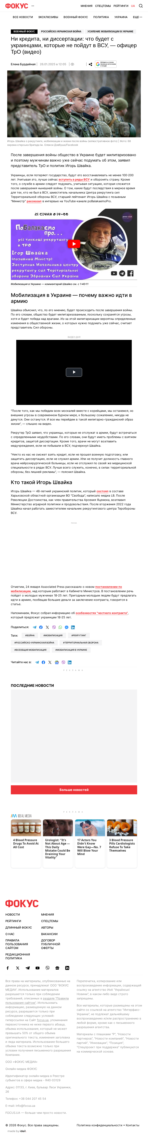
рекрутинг (79, 635)
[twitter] (18, 968)
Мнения (86, 6)
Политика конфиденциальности (99, 1125)
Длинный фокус (18, 927)
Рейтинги (121, 6)
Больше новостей (74, 790)
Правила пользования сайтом (16, 944)
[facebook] (8, 968)
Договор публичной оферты (50, 944)
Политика (101, 17)
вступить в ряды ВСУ (74, 179)
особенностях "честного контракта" (102, 613)
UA (133, 6)
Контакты (132, 1125)
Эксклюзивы (48, 17)
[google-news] (57, 968)
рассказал (34, 201)
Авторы (47, 927)
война (30, 635)
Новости (12, 914)
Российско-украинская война (61, 31)
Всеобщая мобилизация (31, 650)
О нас (9, 934)
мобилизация (53, 635)
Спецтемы (103, 6)
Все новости (23, 17)
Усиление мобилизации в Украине (110, 31)
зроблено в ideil (17, 1131)
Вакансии (49, 934)
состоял (102, 491)
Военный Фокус (76, 17)
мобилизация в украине (72, 650)
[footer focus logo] (22, 903)
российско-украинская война (35, 642)
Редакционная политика (17, 956)
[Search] (141, 6)
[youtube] (37, 968)
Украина (121, 17)
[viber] (47, 968)
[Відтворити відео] (74, 244)
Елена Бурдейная (23, 64)
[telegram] (27, 968)
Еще (136, 17)
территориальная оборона (81, 642)
